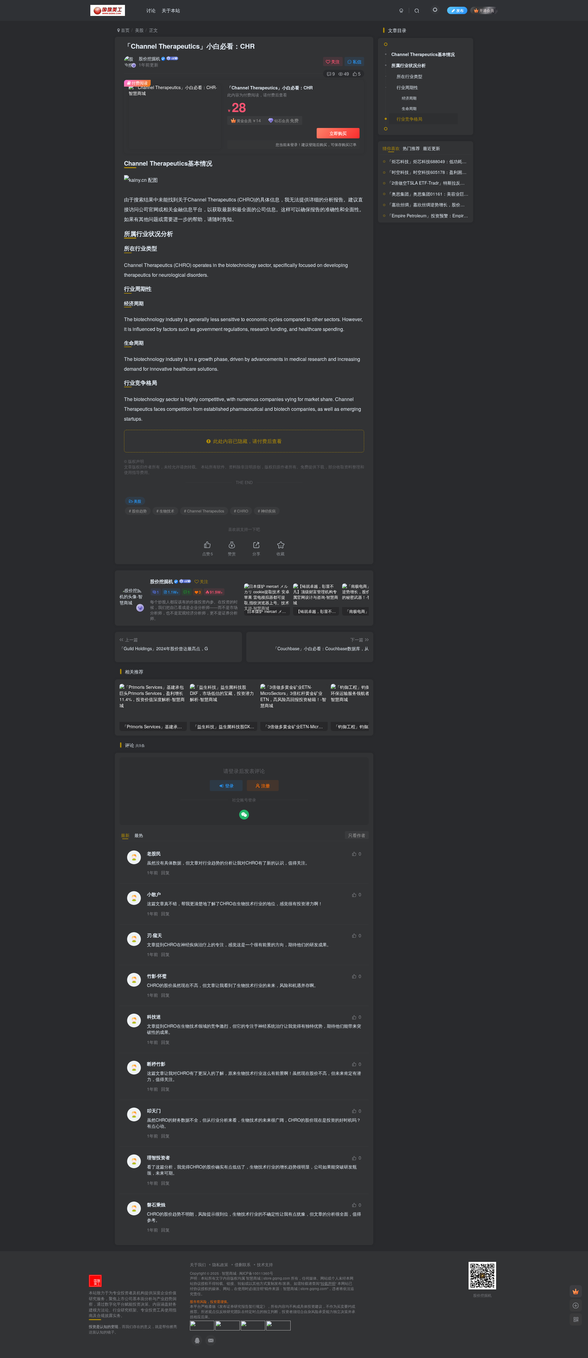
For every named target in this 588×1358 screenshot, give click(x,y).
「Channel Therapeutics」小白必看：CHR (189, 46)
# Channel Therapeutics (204, 510)
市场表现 (450, 515)
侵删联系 (243, 1264)
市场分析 (431, 516)
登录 (229, 785)
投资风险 (428, 553)
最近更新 (431, 635)
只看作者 (356, 835)
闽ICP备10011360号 (256, 1273)
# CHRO (241, 510)
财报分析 (454, 606)
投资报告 (391, 544)
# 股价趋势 (138, 510)
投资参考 (431, 534)
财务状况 (426, 605)
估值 (395, 508)
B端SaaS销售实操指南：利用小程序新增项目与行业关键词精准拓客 (440, 393)
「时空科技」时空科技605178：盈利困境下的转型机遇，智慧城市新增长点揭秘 (463, 658)
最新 (125, 835)
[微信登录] (244, 815)
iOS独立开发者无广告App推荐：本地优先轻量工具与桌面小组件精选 (440, 442)
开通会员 (486, 10)
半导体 (394, 515)
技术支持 (265, 1264)
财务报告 (396, 605)
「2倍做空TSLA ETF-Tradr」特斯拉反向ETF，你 (434, 183)
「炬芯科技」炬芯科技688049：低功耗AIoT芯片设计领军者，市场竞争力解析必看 (465, 648)
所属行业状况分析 (408, 223)
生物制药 (448, 561)
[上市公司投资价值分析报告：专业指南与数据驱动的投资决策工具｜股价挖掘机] (95, 1280)
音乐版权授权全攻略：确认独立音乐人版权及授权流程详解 (440, 467)
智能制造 (405, 562)
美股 (139, 30)
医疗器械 (447, 508)
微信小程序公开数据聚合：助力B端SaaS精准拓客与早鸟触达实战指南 (440, 418)
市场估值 (412, 515)
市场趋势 (407, 524)
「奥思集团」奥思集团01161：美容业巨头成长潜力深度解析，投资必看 (455, 680)
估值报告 (409, 508)
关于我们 (198, 1264)
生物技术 (400, 570)
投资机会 (432, 544)
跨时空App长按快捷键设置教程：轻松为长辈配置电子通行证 (440, 369)
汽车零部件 (425, 562)
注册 (265, 785)
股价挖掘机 (149, 58)
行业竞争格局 (409, 277)
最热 (138, 835)
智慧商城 (229, 1273)
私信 (357, 61)
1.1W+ (173, 592)
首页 (125, 30)
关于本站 (171, 10)
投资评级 (401, 552)
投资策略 (448, 544)
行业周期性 (407, 245)
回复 (165, 872)
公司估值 (428, 508)
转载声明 (328, 1283)
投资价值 (450, 523)
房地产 (420, 524)
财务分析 (450, 593)
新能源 (447, 553)
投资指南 (412, 543)
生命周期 (409, 266)
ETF (386, 508)
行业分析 (402, 595)
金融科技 (390, 614)
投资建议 (455, 535)
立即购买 (338, 133)
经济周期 (409, 256)
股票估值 (407, 582)
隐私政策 (220, 1264)
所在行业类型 (409, 234)
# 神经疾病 (267, 510)
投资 (432, 523)
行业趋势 (422, 595)
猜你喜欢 (391, 635)
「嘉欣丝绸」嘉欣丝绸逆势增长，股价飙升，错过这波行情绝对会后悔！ (456, 691)
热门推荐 (411, 635)
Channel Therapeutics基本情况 (423, 212)
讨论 (151, 10)
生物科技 (418, 571)
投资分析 (400, 533)
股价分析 (438, 570)
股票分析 (436, 580)
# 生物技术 (165, 510)
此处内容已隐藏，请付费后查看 (246, 441)
